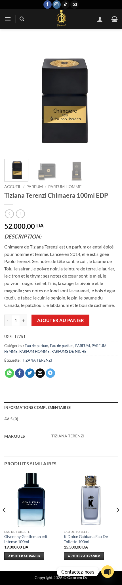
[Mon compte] (100, 19)
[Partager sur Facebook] (19, 373)
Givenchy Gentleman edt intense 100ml (25, 539)
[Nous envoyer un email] (74, 4)
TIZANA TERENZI (37, 360)
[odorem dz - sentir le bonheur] (61, 19)
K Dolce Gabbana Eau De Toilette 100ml (86, 539)
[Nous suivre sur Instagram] (56, 4)
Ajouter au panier (60, 320)
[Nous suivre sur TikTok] (65, 4)
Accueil (12, 186)
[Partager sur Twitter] (30, 373)
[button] (7, 19)
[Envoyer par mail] (40, 373)
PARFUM (34, 186)
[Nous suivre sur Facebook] (47, 4)
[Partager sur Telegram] (50, 373)
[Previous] (14, 97)
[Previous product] (20, 213)
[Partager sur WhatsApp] (9, 373)
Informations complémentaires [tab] (37, 407)
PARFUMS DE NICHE (69, 351)
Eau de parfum (36, 345)
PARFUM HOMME (64, 186)
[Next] (108, 97)
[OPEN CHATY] (107, 571)
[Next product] (9, 213)
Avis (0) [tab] (11, 419)
